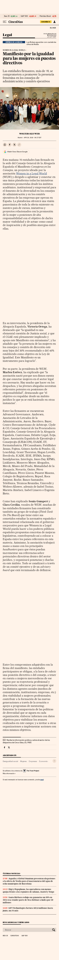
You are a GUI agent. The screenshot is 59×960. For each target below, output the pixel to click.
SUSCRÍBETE (45, 22)
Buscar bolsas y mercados (16, 922)
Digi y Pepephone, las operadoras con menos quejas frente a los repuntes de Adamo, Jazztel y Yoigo (28, 890)
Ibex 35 (7, 16)
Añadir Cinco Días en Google (17, 152)
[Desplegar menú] (5, 22)
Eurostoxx (15, 936)
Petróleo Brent (45, 16)
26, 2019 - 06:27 (32, 138)
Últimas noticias (11, 874)
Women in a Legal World (14, 50)
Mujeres (23, 761)
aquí (42, 780)
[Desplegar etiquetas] (54, 761)
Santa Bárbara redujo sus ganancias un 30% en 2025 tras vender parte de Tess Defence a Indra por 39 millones (28, 900)
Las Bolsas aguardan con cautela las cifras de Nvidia (41, 43)
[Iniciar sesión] (54, 22)
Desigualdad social (10, 761)
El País (52, 28)
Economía (43, 761)
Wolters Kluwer (29, 133)
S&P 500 (24, 16)
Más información (9, 773)
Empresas (33, 761)
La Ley (48, 36)
